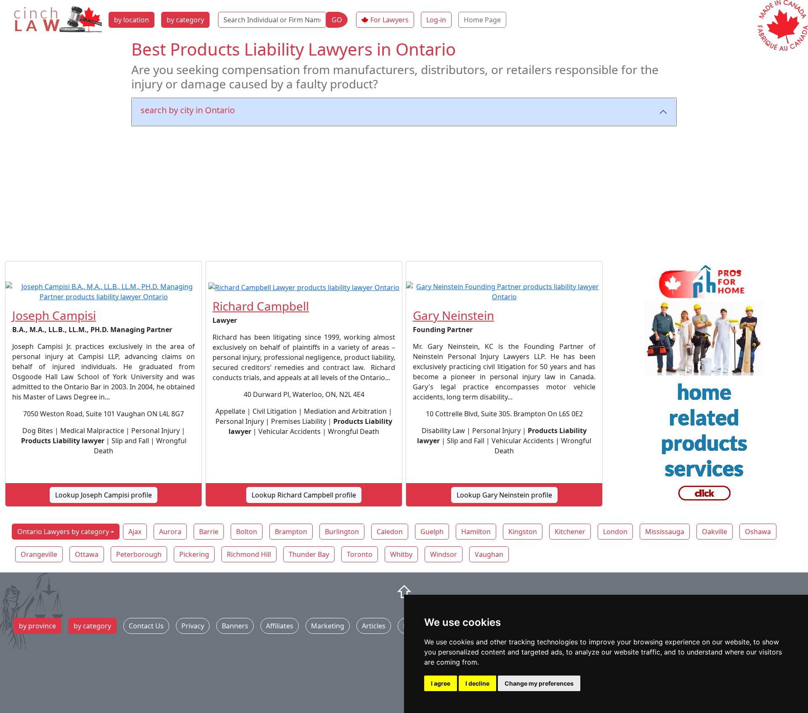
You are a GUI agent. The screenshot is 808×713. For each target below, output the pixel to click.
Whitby (401, 554)
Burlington (342, 531)
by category (185, 19)
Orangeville (39, 554)
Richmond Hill (249, 554)
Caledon (390, 531)
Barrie (208, 531)
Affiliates (279, 626)
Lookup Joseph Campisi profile (103, 495)
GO (337, 19)
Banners (235, 626)
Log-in (436, 19)
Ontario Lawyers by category (63, 531)
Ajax (134, 531)
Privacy (192, 626)
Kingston (522, 531)
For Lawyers (389, 19)
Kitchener (570, 531)
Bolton (246, 531)
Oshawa (758, 531)
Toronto (359, 554)
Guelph (432, 531)
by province (37, 626)
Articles (373, 626)
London (615, 531)
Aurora (170, 531)
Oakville (714, 531)
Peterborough (139, 554)
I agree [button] (440, 683)
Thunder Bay (309, 554)
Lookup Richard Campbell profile (304, 495)
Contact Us (146, 626)
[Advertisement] (404, 192)
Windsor (443, 554)
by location (131, 19)
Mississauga (664, 531)
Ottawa (86, 554)
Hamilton (476, 531)
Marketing (327, 626)
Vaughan (489, 554)
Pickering (194, 554)
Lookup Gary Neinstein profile (504, 495)
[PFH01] (704, 387)
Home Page (482, 19)
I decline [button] (477, 683)
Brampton (291, 531)
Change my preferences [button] (539, 683)
